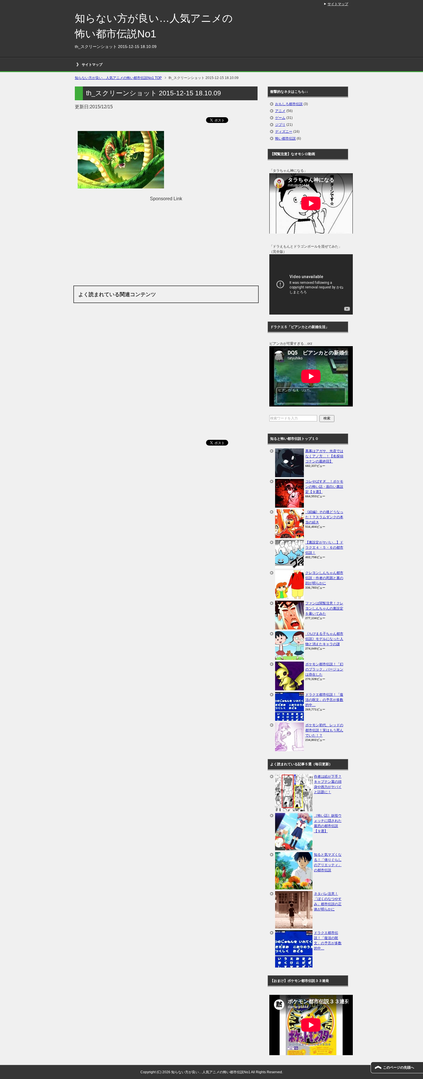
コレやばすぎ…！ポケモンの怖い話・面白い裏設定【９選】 (324, 486)
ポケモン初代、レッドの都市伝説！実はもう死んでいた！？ (324, 730)
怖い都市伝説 (285, 138)
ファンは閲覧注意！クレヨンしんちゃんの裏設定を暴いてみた (324, 608)
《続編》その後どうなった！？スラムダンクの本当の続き (324, 517)
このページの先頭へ (398, 1067)
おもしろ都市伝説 (289, 104)
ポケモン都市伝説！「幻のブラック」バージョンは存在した (324, 669)
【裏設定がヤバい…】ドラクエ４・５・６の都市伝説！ (324, 547)
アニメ (280, 111)
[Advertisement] (166, 242)
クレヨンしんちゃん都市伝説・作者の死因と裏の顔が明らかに (324, 578)
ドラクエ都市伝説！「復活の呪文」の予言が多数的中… (324, 700)
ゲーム (280, 118)
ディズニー (283, 132)
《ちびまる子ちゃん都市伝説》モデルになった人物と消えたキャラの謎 (324, 639)
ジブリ (280, 125)
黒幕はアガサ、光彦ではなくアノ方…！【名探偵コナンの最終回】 (324, 456)
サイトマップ (92, 65)
